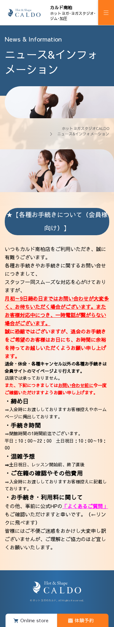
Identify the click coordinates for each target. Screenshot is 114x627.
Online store (34, 620)
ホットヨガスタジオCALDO (85, 128)
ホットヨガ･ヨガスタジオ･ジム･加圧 (73, 13)
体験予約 (84, 620)
